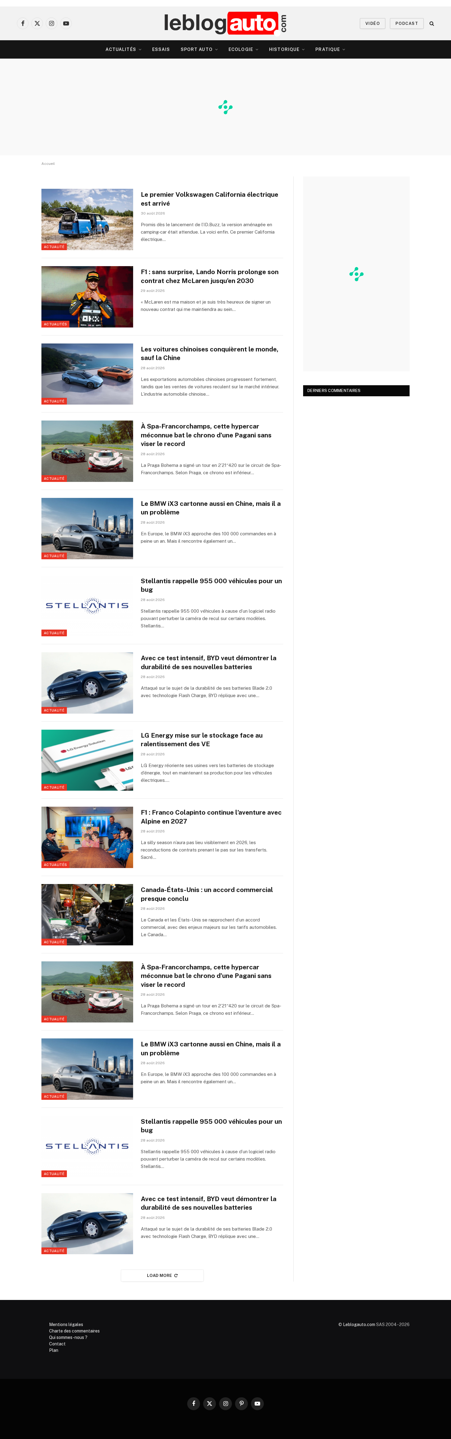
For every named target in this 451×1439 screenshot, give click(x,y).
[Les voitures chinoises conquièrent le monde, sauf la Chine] (87, 374)
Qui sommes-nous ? (68, 1337)
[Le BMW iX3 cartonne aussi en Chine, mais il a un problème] (87, 528)
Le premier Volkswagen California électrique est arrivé (209, 199)
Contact (57, 1343)
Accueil (48, 163)
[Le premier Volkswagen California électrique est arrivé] (87, 219)
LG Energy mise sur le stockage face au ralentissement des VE (202, 739)
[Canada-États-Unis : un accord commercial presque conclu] (87, 914)
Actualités (121, 49)
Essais (161, 49)
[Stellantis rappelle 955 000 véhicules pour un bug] (87, 606)
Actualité (54, 247)
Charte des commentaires (74, 1330)
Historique (284, 49)
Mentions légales (66, 1324)
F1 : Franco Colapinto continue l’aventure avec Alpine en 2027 (211, 817)
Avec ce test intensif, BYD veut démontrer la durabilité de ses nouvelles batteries (208, 662)
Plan (53, 1350)
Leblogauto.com (359, 1324)
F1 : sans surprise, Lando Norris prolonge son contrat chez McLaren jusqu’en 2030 (210, 276)
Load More (159, 1275)
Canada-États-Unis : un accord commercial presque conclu (207, 894)
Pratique (327, 49)
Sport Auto (197, 49)
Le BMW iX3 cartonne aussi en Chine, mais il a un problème (211, 508)
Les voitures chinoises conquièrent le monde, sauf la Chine (210, 353)
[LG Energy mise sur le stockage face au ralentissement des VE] (87, 760)
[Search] (431, 23)
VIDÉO (372, 23)
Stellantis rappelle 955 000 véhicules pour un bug (211, 585)
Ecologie (241, 49)
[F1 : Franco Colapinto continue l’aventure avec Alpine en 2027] (87, 837)
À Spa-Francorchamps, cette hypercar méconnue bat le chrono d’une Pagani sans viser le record (206, 435)
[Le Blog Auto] (225, 23)
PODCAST (406, 23)
